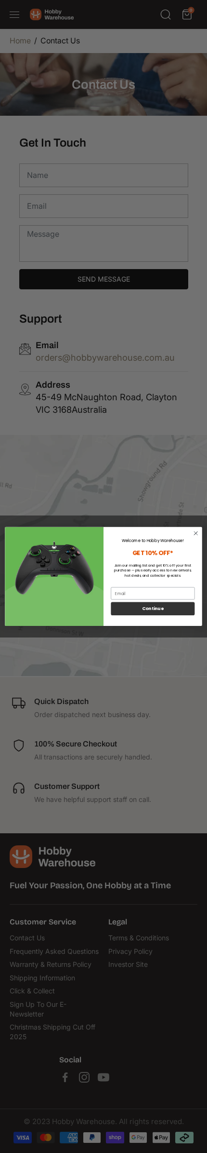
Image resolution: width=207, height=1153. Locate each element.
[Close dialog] (196, 533)
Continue (153, 609)
